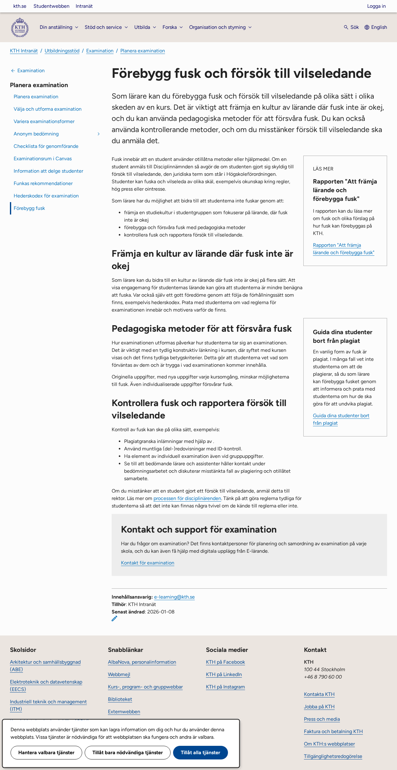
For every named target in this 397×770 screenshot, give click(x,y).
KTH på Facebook (225, 662)
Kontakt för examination (147, 563)
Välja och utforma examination (48, 109)
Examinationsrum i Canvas (43, 159)
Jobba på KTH (319, 707)
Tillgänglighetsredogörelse (333, 756)
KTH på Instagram (225, 687)
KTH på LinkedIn (224, 674)
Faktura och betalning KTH (333, 731)
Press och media (322, 719)
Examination (100, 51)
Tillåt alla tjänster (200, 752)
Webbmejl (119, 674)
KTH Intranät (24, 51)
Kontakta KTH (319, 694)
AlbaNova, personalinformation (142, 662)
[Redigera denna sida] (114, 618)
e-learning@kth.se (174, 597)
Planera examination (142, 51)
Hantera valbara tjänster (46, 752)
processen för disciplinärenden (187, 498)
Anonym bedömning (36, 134)
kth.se (19, 6)
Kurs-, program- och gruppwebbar (145, 687)
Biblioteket (120, 699)
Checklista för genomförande (46, 146)
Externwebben (124, 712)
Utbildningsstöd (62, 51)
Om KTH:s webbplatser (329, 744)
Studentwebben (51, 6)
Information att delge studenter (48, 171)
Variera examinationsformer (44, 121)
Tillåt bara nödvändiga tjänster (127, 752)
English (379, 27)
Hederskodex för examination (46, 196)
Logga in (376, 6)
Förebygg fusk (29, 208)
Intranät (84, 6)
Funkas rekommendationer (43, 183)
